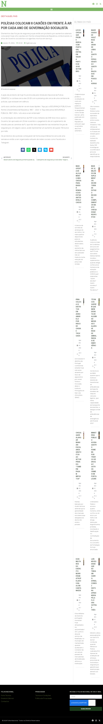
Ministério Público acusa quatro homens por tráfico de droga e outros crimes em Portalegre (94, 455)
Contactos (5, 701)
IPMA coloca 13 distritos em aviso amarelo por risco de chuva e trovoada (78, 318)
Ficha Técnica (6, 695)
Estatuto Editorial (7, 698)
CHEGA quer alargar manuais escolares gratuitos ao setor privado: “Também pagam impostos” (78, 455)
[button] (51, 9)
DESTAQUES (6, 16)
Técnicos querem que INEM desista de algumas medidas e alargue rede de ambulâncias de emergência (94, 324)
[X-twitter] (100, 3)
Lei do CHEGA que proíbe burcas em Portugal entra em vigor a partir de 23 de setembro (78, 50)
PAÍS (15, 16)
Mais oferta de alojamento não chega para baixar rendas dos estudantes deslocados (78, 184)
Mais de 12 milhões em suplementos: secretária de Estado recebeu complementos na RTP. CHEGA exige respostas (94, 191)
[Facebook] (93, 3)
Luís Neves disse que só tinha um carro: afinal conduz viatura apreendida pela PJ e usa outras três (94, 584)
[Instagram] (96, 3)
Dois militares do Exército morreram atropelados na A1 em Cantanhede (78, 574)
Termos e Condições (43, 695)
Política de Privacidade (43, 698)
